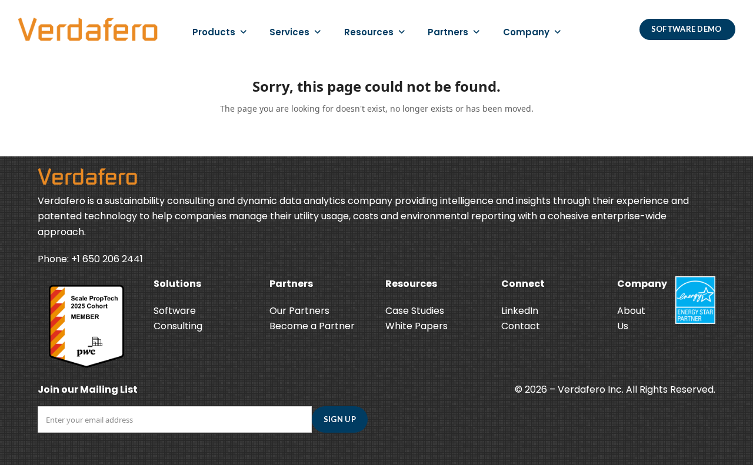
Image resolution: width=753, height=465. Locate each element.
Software (175, 310)
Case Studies (414, 310)
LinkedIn (519, 310)
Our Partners (299, 310)
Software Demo (687, 29)
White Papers (416, 326)
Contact (520, 326)
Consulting (178, 326)
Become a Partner (312, 326)
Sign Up (340, 419)
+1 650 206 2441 (107, 259)
